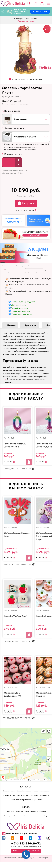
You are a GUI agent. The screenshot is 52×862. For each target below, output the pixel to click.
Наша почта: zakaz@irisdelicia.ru (21, 833)
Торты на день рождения (23, 301)
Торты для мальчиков (21, 314)
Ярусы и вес (31, 325)
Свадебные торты (19, 307)
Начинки (11, 325)
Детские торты (18, 304)
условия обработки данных (34, 268)
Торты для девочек (20, 311)
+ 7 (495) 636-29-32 (26, 843)
